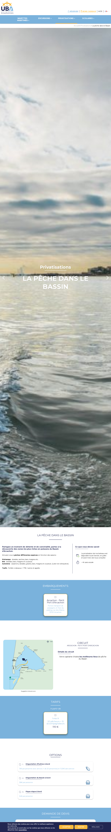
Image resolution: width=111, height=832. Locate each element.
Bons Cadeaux (89, 11)
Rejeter (81, 827)
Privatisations (65, 18)
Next (107, 277)
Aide (100, 11)
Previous (3, 277)
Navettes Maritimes (22, 19)
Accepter (66, 827)
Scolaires (87, 18)
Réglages (96, 827)
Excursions (44, 18)
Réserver (74, 11)
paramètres (23, 830)
